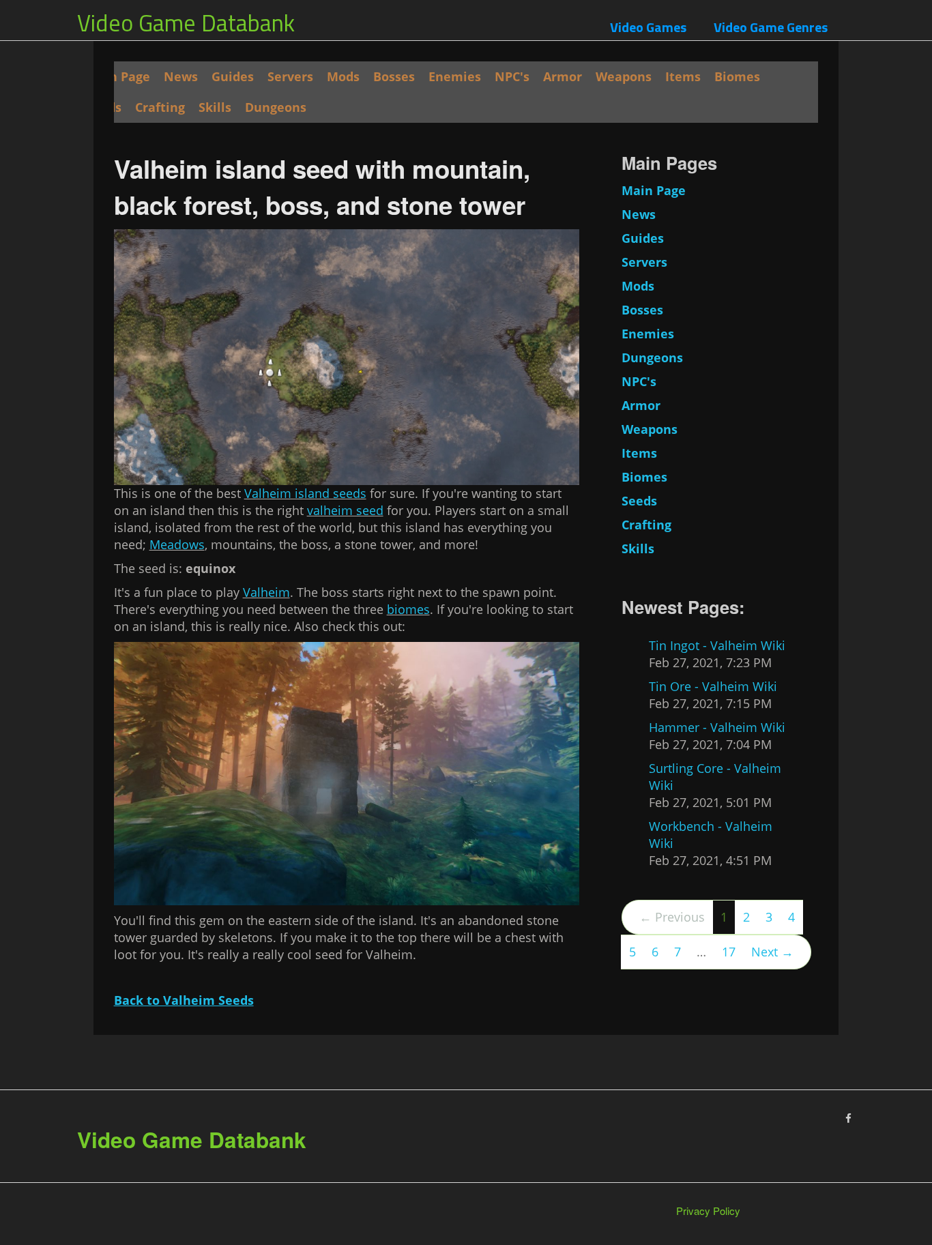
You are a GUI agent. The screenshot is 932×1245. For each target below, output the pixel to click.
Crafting (160, 107)
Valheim (266, 592)
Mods (343, 76)
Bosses (394, 76)
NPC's (512, 76)
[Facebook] (848, 1118)
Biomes (737, 76)
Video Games (648, 27)
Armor (562, 76)
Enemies (454, 76)
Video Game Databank (186, 22)
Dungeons (275, 107)
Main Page (118, 76)
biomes (408, 609)
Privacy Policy (708, 1210)
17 (729, 951)
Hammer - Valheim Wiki (717, 727)
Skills (215, 107)
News (181, 76)
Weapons (624, 76)
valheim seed (345, 510)
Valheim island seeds (305, 493)
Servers (290, 76)
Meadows (177, 544)
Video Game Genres (771, 27)
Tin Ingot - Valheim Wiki (717, 645)
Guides (233, 76)
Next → (772, 951)
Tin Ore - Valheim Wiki (713, 686)
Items (683, 76)
